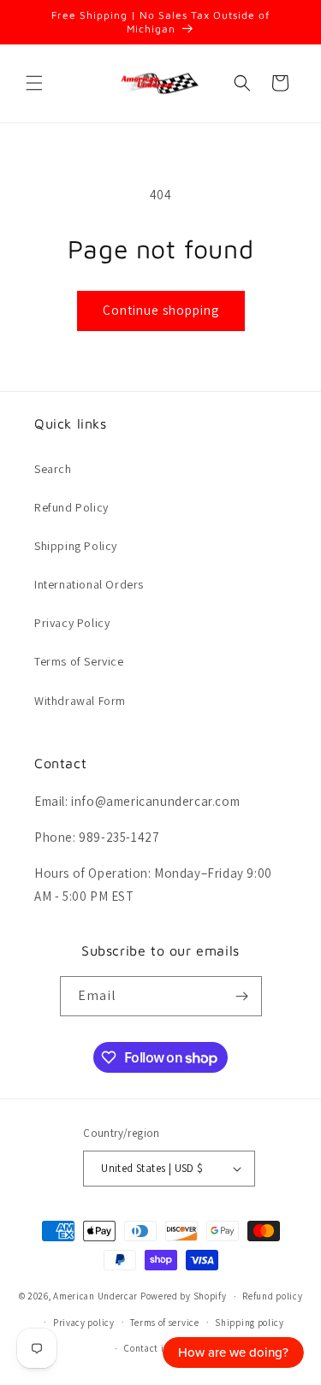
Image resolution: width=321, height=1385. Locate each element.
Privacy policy (84, 1323)
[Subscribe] (242, 996)
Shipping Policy (75, 545)
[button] (34, 83)
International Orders (89, 584)
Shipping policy (249, 1323)
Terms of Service (79, 661)
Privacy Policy (72, 622)
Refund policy (272, 1296)
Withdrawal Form (80, 700)
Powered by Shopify (183, 1296)
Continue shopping (161, 310)
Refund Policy (71, 507)
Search (53, 468)
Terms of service (164, 1323)
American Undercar (95, 1296)
